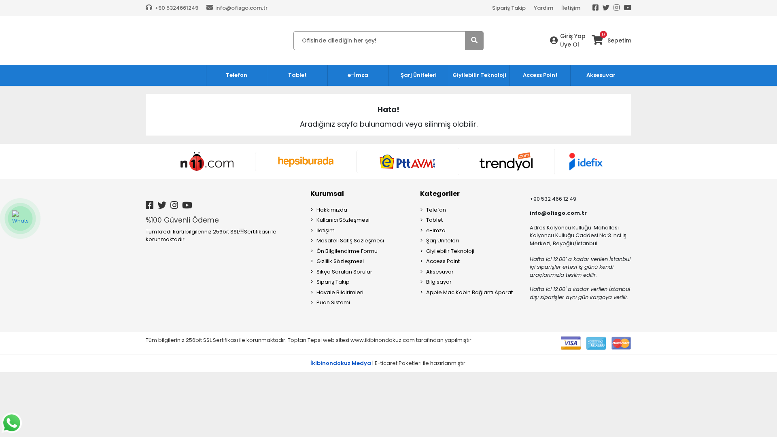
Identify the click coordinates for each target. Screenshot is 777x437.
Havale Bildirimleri (339, 292)
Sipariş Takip (509, 8)
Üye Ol (569, 44)
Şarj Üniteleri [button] (419, 75)
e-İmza (436, 230)
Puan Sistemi (333, 302)
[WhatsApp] (20, 218)
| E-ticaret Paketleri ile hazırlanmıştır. (388, 363)
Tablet (434, 220)
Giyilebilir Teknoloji (450, 251)
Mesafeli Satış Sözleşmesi (350, 240)
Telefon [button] (236, 75)
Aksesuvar (440, 272)
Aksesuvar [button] (601, 75)
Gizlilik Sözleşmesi (340, 261)
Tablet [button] (297, 75)
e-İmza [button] (358, 75)
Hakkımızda (331, 210)
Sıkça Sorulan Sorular (344, 272)
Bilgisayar (439, 282)
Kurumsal (327, 193)
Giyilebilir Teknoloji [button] (479, 75)
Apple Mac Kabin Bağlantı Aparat (469, 292)
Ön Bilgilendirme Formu (347, 251)
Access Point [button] (540, 75)
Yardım (543, 8)
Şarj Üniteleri (442, 240)
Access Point (443, 261)
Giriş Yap (573, 36)
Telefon (436, 210)
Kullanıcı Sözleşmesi (342, 220)
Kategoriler (440, 193)
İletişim (570, 8)
